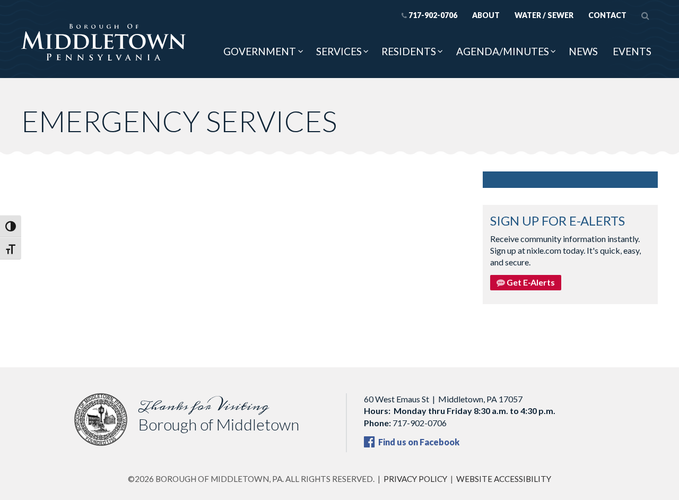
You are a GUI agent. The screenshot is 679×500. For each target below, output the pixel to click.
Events (632, 51)
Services (339, 51)
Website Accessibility (503, 479)
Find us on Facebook (418, 442)
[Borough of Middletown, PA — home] (103, 43)
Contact (607, 15)
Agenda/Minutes (502, 51)
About (486, 15)
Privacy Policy (415, 479)
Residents (408, 51)
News (583, 51)
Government (259, 51)
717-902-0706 (432, 15)
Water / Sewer (544, 15)
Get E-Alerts (530, 282)
